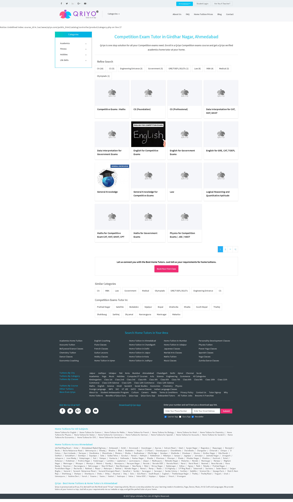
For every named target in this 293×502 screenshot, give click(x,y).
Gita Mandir (223, 453)
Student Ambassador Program (115, 392)
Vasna (102, 476)
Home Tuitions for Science (90, 432)
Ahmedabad (184, 3)
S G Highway (170, 468)
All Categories (199, 376)
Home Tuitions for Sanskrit (213, 434)
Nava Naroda (216, 463)
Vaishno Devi (73, 476)
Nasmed (204, 463)
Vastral (111, 476)
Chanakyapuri (161, 450)
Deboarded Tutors (166, 395)
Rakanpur (108, 468)
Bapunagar (217, 448)
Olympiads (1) (103, 76)
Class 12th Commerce (144, 382)
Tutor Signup (215, 392)
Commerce (185, 376)
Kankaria (113, 458)
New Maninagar (122, 466)
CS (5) (111, 68)
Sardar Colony (171, 471)
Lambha (110, 460)
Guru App (186, 416)
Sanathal (126, 471)
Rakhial (118, 468)
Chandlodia (189, 450)
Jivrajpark (226, 455)
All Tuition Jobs (185, 395)
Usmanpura (60, 476)
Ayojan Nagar (192, 448)
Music (111, 376)
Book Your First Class (166, 268)
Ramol (143, 468)
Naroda (146, 463)
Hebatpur (167, 455)
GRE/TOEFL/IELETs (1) (178, 68)
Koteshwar (70, 460)
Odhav (182, 466)
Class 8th (187, 379)
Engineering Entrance (203, 290)
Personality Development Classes (214, 340)
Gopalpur (93, 455)
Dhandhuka (107, 453)
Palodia (206, 466)
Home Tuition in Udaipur (175, 344)
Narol (183, 463)
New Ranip (136, 466)
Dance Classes (66, 356)
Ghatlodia (173, 307)
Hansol (134, 455)
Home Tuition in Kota (139, 356)
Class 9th (198, 379)
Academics (94, 376)
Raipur (98, 468)
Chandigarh (162, 373)
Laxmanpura (134, 460)
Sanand (67, 471)
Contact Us (201, 392)
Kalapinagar (84, 458)
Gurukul (124, 455)
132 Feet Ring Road (63, 448)
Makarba (176, 314)
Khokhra (206, 458)
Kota (127, 373)
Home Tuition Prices (203, 14)
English (101, 386)
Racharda (78, 468)
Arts (152, 376)
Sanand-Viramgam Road (109, 471)
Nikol (146, 466)
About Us (177, 14)
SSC (117, 389)
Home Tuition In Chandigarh (142, 344)
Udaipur (112, 373)
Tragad (218, 473)
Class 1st (108, 379)
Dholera (118, 453)
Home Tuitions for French (138, 432)
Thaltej (216, 307)
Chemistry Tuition (68, 352)
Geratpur (164, 453)
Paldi (198, 466)
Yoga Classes (204, 356)
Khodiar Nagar (193, 458)
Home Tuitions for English (65, 432)
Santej (136, 471)
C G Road (148, 450)
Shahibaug (102, 314)
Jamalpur (199, 455)
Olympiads (160, 290)
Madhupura (157, 460)
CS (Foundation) (142, 109)
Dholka (128, 453)
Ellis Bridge (152, 453)
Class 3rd (131, 379)
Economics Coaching (69, 360)
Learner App (172, 416)
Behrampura (90, 450)
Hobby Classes (101, 356)
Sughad (165, 473)
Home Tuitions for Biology (163, 432)
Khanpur (171, 458)
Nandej (108, 463)
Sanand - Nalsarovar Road (84, 471)
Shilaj (107, 473)
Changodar (201, 450)
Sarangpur (146, 471)
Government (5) (155, 68)
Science (160, 376)
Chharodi (213, 450)
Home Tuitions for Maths (114, 432)
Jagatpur (188, 455)
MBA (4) (209, 68)
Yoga (104, 376)
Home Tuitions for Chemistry (212, 432)
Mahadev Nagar (171, 460)
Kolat (225, 458)
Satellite (120, 307)
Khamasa (160, 458)
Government (130, 290)
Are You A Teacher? (222, 3)
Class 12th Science (165, 382)
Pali (121, 373)
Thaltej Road (206, 473)
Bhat (120, 450)
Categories (113, 13)
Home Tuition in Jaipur (139, 352)
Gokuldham (70, 455)
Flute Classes (100, 344)
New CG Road (107, 466)
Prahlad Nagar (103, 307)
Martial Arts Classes (173, 352)
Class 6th (165, 379)
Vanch (84, 476)
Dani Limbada (70, 453)
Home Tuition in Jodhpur (140, 360)
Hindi (119, 386)
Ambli (123, 448)
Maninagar (161, 314)
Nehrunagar (93, 466)
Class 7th (176, 379)
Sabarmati (197, 468)
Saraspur (158, 471)
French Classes (101, 348)
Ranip (151, 468)
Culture (135, 392)
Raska (159, 468)
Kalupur (102, 458)
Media (154, 392)
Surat (198, 373)
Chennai (190, 373)
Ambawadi (113, 448)
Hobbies (121, 376)
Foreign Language (97, 389)
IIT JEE (125, 389)
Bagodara (205, 448)
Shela (99, 473)
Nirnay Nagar (157, 466)
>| (235, 249)
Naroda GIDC (157, 463)
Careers (144, 392)
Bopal (160, 307)
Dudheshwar (139, 453)
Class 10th (210, 379)
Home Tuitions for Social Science (112, 437)
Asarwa (158, 448)
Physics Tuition (206, 344)
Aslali (181, 448)
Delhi (172, 373)
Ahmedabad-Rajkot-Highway (94, 448)
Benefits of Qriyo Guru (116, 395)
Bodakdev (134, 307)
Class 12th (126, 382)
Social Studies (141, 386)
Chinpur (224, 450)
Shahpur (77, 473)
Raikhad (88, 468)
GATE (133, 389)
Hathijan (143, 455)
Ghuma (197, 453)
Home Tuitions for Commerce (110, 434)
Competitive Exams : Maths (111, 109)
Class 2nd (119, 379)
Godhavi (58, 455)
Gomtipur (82, 455)
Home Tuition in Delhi (139, 348)
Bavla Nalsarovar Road (72, 450)
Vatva (130, 476)
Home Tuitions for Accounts (187, 434)
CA (98, 290)
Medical (145, 290)
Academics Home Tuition (71, 340)
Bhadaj (102, 450)
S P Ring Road (184, 468)
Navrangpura (145, 314)
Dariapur (82, 453)
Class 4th (142, 379)
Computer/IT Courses (137, 376)
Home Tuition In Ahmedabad (142, 340)
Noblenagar (171, 466)
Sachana (209, 468)
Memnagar (67, 463)
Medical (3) (224, 68)
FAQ (187, 14)
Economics (155, 386)
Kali (94, 458)
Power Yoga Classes (208, 348)
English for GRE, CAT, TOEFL (220, 150)
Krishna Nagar (84, 460)
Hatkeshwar (155, 455)
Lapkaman (121, 460)
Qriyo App (133, 395)
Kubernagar (98, 460)
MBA (107, 290)
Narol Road (193, 463)
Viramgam (181, 476)
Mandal (195, 460)
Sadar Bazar (221, 468)
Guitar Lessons (101, 352)
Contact (229, 14)
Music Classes (170, 360)
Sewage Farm (218, 471)
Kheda (181, 458)
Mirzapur (79, 463)
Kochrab (216, 458)
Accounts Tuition (67, 344)
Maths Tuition (170, 356)
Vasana (93, 476)
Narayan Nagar (133, 463)
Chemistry (167, 386)
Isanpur (177, 455)
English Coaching (102, 340)
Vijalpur (162, 476)
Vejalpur (148, 307)
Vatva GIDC (141, 476)
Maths (92, 386)
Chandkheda (176, 450)
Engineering (171, 376)
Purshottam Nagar (63, 468)
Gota (102, 455)
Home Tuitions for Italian (84, 434)
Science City (205, 471)
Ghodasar (186, 453)
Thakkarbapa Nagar (180, 473)
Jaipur (92, 373)
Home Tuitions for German (137, 434)
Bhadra (112, 450)
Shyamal (129, 314)
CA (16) (100, 68)
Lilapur (146, 460)
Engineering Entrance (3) (131, 68)
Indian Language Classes (165, 389)
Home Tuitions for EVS (86, 437)
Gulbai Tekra (112, 455)
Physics (178, 386)
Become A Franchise (204, 395)
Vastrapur (121, 476)
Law (172, 191)
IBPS (111, 389)
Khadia (187, 307)
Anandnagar (146, 448)
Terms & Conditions (168, 392)
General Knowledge (107, 191)
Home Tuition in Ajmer (104, 360)
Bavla (57, 450)
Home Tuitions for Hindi (187, 432)
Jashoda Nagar (212, 455)
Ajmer (180, 373)
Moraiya (89, 463)
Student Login (202, 3)
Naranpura (119, 463)
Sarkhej (116, 314)
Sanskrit (128, 386)
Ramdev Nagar (131, 468)
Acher (76, 448)
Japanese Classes (172, 348)
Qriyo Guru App (148, 395)
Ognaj (190, 466)
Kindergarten (95, 379)
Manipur (217, 460)
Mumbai (136, 373)
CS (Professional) (179, 109)
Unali (226, 473)
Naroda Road (172, 463)
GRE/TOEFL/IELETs (179, 290)
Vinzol (171, 476)
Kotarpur (59, 460)
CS (220, 290)
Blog (219, 14)
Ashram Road (169, 448)
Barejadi (228, 448)
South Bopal (202, 307)
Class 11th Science (110, 382)
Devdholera (94, 453)
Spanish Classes (206, 352)
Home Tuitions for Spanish (162, 434)
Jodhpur (102, 373)
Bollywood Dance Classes (71, 348)
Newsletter (199, 416)
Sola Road (141, 473)
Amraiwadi (133, 448)
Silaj (125, 473)
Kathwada (124, 458)
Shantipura (89, 473)
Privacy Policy (187, 392)
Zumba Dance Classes (209, 360)
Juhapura (59, 458)
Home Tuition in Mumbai (175, 340)
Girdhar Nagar (209, 453)
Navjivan (67, 466)
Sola (132, 473)
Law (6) (197, 68)
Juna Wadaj (71, 458)
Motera (99, 463)
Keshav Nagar (138, 458)
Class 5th (153, 379)
